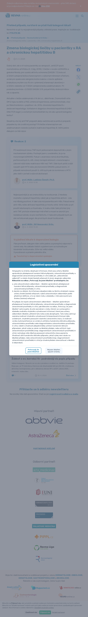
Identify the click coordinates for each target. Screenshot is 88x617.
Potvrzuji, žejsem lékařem (33, 351)
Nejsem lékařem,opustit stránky (53, 351)
